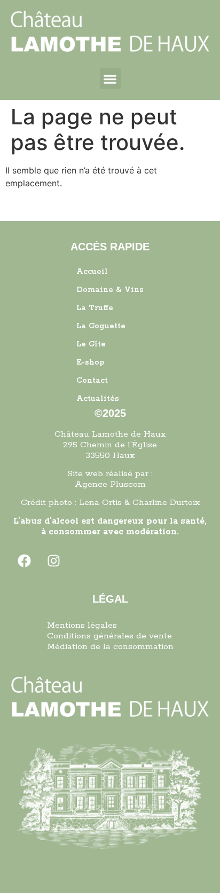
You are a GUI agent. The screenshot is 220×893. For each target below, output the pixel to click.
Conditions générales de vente (109, 636)
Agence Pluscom (110, 484)
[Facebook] (24, 560)
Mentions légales (82, 625)
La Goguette (100, 326)
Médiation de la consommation (110, 646)
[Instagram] (54, 560)
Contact (92, 380)
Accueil (92, 271)
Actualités (97, 399)
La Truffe (94, 308)
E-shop (90, 362)
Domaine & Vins (110, 290)
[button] (110, 78)
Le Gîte (91, 344)
